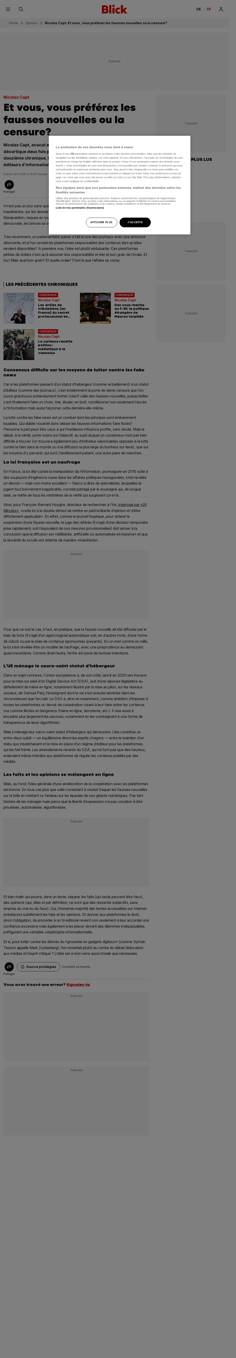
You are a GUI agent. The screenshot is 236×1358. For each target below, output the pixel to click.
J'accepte (135, 222)
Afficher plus (101, 222)
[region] (119, 185)
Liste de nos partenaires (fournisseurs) (80, 207)
